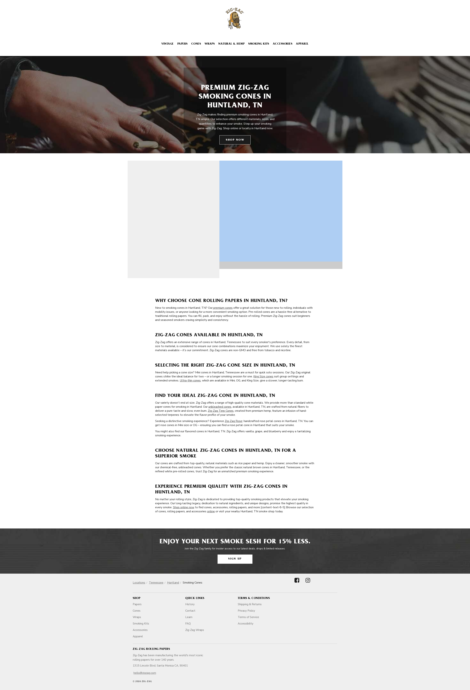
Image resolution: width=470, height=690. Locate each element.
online (211, 511)
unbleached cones (219, 407)
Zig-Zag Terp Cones (221, 411)
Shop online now (183, 507)
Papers (182, 44)
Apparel (302, 44)
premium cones (223, 308)
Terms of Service (248, 617)
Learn (188, 617)
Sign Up (235, 559)
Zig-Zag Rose (233, 421)
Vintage (167, 44)
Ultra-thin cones (190, 380)
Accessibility (245, 623)
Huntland (173, 583)
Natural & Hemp (231, 44)
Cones (196, 44)
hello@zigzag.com (144, 673)
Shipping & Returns (250, 604)
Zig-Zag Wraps (194, 630)
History (190, 604)
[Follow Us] (297, 583)
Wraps (210, 44)
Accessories (282, 44)
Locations (139, 583)
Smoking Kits (258, 44)
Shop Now (235, 140)
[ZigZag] (235, 19)
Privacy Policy (246, 611)
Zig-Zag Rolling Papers (151, 649)
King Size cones (263, 376)
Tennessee (156, 583)
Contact (190, 611)
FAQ (188, 623)
